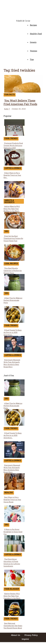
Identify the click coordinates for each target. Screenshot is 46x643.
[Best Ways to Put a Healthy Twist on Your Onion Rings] (14, 489)
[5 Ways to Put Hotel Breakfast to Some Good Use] (14, 521)
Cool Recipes (11, 263)
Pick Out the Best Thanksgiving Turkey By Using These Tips (13, 238)
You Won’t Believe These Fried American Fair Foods (20, 102)
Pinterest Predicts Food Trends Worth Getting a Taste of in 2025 (13, 145)
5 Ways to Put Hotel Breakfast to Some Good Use (13, 531)
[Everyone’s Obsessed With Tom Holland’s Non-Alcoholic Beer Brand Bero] (14, 351)
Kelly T (7, 109)
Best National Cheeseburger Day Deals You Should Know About (13, 625)
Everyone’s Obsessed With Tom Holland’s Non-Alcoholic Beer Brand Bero (12, 363)
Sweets (33, 42)
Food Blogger (11, 589)
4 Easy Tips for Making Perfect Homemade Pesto (13, 300)
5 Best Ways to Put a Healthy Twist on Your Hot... (12, 175)
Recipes (33, 25)
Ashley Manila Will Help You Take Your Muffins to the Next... (12, 208)
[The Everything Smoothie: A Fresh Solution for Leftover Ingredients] (14, 551)
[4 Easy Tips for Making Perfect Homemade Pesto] (14, 290)
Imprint (25, 639)
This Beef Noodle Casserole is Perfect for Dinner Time (13, 270)
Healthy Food (36, 33)
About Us (15, 635)
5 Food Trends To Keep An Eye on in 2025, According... (13, 332)
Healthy (8, 492)
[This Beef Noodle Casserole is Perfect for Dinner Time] (14, 260)
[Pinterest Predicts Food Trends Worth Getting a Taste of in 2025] (14, 135)
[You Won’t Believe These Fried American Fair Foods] (24, 92)
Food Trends (11, 138)
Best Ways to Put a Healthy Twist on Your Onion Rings (12, 499)
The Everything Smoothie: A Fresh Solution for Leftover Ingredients (12, 562)
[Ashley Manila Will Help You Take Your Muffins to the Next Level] (14, 197)
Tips (32, 59)
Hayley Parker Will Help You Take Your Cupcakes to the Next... (12, 596)
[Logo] (4, 20)
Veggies (33, 51)
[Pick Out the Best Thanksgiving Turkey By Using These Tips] (14, 228)
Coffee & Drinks (12, 168)
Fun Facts (9, 94)
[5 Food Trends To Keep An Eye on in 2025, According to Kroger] (14, 322)
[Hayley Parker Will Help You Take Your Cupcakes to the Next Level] (14, 585)
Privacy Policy (31, 635)
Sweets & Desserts (9, 201)
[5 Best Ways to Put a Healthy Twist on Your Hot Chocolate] (14, 165)
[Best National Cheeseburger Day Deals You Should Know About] (14, 615)
